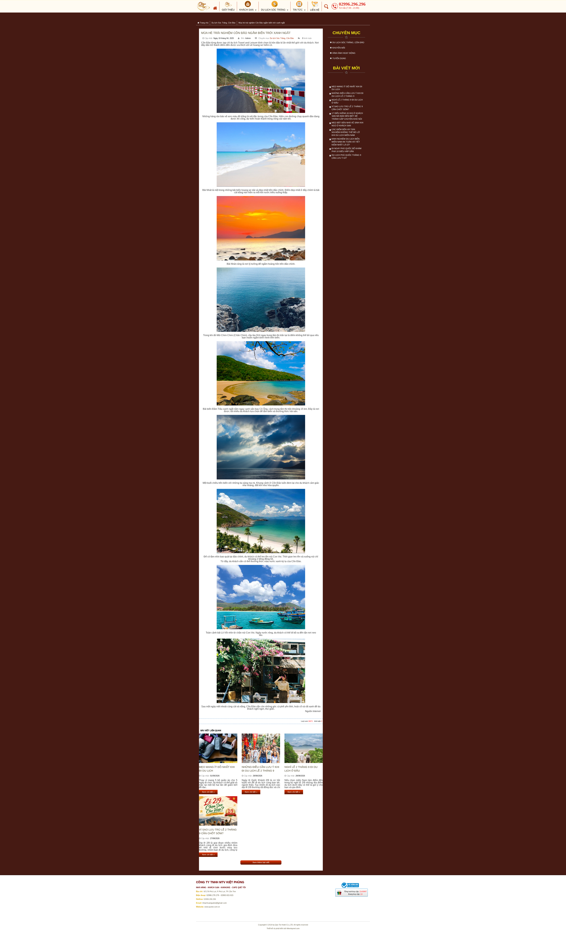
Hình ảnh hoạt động (343, 53)
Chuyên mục (346, 33)
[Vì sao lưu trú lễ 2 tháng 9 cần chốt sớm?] (218, 811)
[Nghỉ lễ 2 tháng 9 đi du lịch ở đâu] (303, 748)
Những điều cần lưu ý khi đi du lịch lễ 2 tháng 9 (260, 769)
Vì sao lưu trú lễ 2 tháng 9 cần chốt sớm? (218, 831)
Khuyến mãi (338, 48)
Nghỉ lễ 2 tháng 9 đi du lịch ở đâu (300, 769)
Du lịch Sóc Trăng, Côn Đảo (282, 38)
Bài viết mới (346, 68)
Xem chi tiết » (208, 792)
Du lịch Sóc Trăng (273, 10)
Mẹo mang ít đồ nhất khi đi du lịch (217, 769)
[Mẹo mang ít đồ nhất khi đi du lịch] (218, 748)
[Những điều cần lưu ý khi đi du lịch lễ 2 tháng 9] (261, 748)
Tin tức (298, 10)
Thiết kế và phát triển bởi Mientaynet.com (283, 928)
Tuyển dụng (339, 58)
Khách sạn (246, 10)
